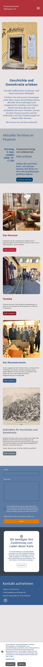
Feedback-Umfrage (24, 180)
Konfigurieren (10, 659)
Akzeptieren (21, 565)
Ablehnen (21, 664)
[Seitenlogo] (12, 13)
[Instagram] (5, 600)
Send (21, 521)
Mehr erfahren (9, 250)
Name (6, 469)
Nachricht (7, 479)
